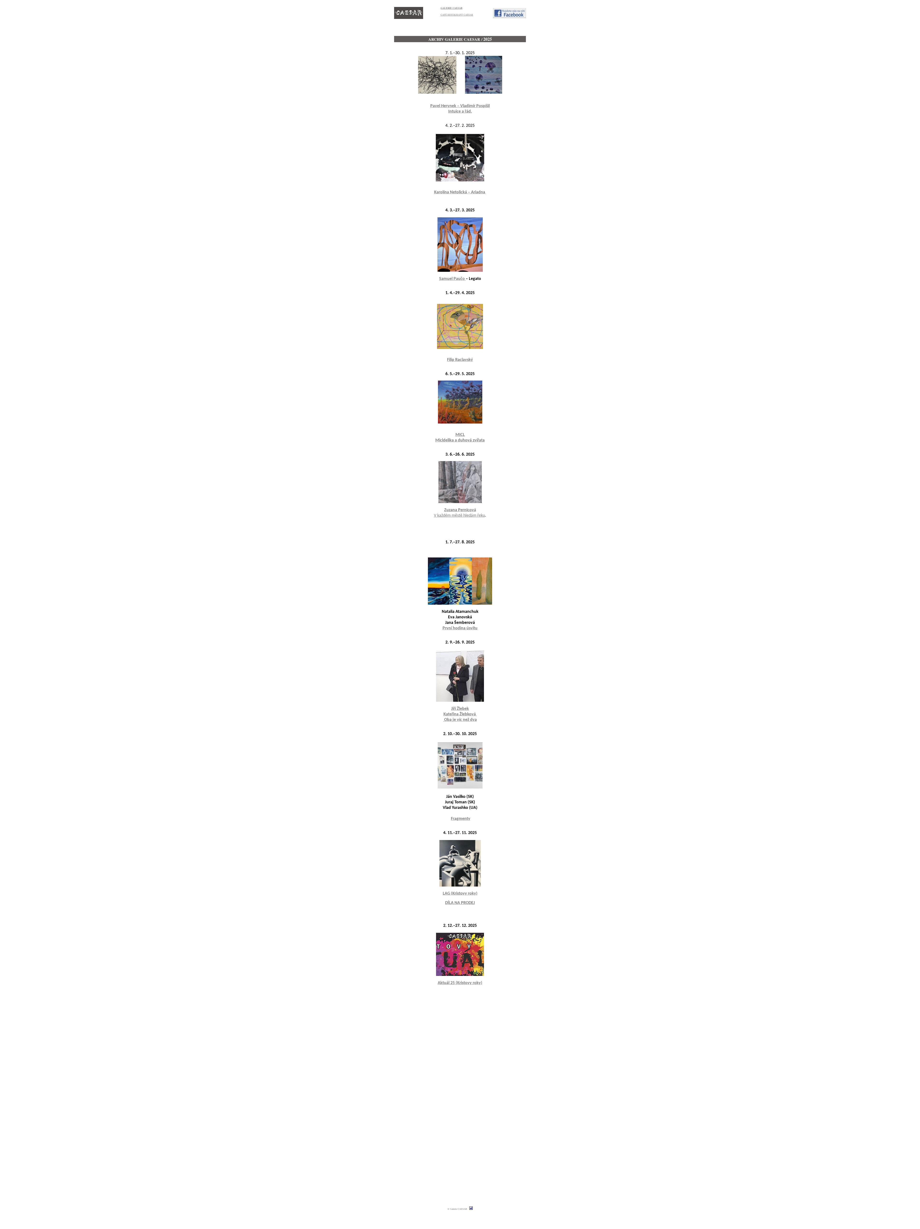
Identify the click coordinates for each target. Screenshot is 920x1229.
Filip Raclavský (460, 360)
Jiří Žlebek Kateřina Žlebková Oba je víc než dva (460, 714)
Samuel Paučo (452, 279)
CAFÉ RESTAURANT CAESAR (457, 14)
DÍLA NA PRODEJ (460, 903)
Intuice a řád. (460, 111)
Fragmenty (460, 819)
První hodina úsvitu (460, 628)
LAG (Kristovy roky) (460, 893)
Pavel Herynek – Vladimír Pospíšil (460, 106)
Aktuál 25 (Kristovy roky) (460, 983)
